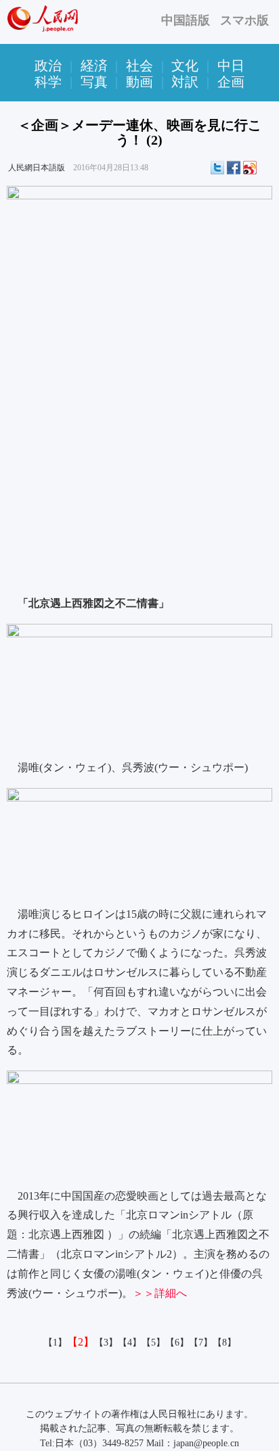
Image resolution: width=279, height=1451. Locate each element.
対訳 (184, 81)
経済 (94, 65)
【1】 (55, 1342)
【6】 (177, 1342)
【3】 (106, 1342)
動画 (139, 81)
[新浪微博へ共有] (250, 167)
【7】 (201, 1342)
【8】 (224, 1342)
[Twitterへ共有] (217, 167)
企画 (230, 81)
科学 (48, 81)
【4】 (130, 1342)
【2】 (80, 1342)
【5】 (153, 1342)
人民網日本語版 (36, 167)
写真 (94, 81)
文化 (184, 65)
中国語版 (185, 20)
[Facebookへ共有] (233, 167)
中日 (230, 65)
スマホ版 (244, 20)
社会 (139, 65)
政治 (48, 65)
